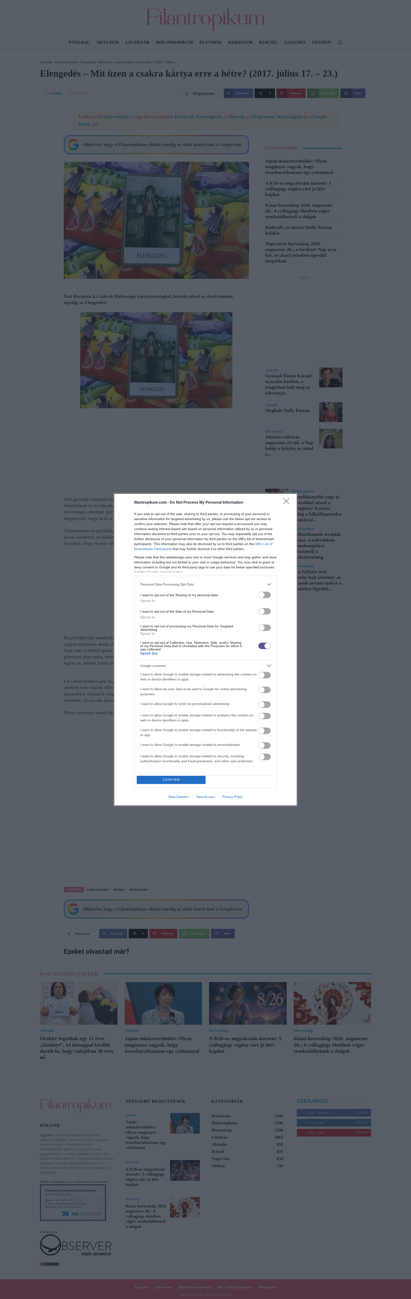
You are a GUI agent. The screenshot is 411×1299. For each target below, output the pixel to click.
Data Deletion (178, 797)
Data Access (205, 797)
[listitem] (205, 584)
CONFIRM (171, 780)
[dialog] (205, 649)
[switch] (264, 595)
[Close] (287, 502)
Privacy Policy (232, 797)
